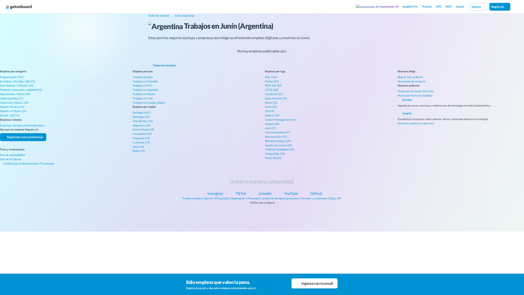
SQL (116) (271, 77)
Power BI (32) (273, 158)
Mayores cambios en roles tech (416, 123)
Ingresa (476, 6)
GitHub (316, 193)
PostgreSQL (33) (275, 153)
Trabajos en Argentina (145, 89)
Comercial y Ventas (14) (14, 102)
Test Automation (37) (277, 132)
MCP (448, 6)
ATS (438, 6)
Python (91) (272, 81)
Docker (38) (272, 124)
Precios (427, 6)
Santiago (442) (141, 112)
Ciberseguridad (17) (11, 98)
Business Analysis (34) (278, 141)
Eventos (407, 99)
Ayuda (460, 6)
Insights (407, 113)
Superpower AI (388, 6)
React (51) (271, 102)
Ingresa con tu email (317, 283)
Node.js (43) (272, 115)
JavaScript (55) (274, 94)
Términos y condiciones (314, 198)
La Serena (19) (141, 142)
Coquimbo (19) (141, 138)
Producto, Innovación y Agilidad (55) (21, 89)
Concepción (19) (142, 133)
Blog (332, 198)
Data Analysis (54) (276, 98)
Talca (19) (138, 146)
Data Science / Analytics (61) (17, 85)
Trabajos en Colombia (145, 81)
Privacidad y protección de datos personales (273, 198)
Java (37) (270, 128)
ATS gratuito (222, 198)
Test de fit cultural (10, 159)
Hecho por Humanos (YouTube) (416, 91)
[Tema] (514, 6)
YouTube (291, 193)
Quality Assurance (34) (278, 145)
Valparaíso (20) (141, 125)
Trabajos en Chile (143, 98)
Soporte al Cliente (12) (13, 111)
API (339, 198)
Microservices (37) (276, 136)
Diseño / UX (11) (9, 115)
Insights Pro (410, 6)
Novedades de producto (412, 81)
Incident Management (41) (280, 119)
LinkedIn (265, 193)
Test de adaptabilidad (12, 155)
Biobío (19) (139, 150)
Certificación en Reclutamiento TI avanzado (28, 163)
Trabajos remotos (143, 77)
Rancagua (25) (141, 116)
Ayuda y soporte (202, 198)
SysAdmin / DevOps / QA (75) (17, 81)
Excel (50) (271, 106)
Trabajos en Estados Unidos (149, 102)
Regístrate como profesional (24, 137)
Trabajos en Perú (142, 85)
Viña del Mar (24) (143, 121)
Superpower (238, 198)
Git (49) (269, 111)
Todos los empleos (164, 65)
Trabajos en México (144, 94)
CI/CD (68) (271, 89)
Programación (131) (12, 77)
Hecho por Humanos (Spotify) (415, 95)
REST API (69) (273, 85)
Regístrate (498, 6)
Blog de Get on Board (410, 77)
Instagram (215, 193)
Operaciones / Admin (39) (15, 94)
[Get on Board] (19, 7)
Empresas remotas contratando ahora (22, 125)
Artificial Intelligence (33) (280, 149)
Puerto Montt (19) (143, 129)
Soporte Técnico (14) (12, 106)
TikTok (241, 193)
